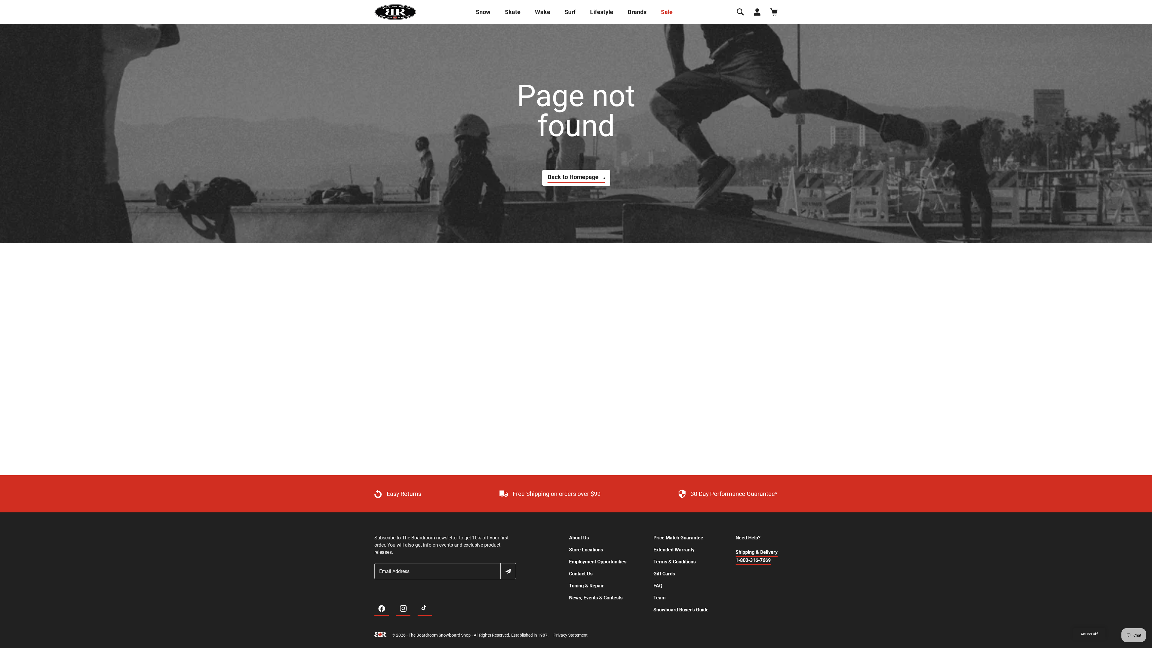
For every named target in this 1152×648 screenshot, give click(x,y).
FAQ (657, 586)
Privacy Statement (571, 635)
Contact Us (580, 574)
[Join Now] (507, 571)
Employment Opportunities (597, 562)
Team (659, 598)
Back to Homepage (573, 177)
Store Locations (586, 550)
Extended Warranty (673, 550)
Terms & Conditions (674, 562)
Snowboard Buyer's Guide (681, 610)
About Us (579, 538)
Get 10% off (1089, 633)
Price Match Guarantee (678, 538)
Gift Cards (664, 574)
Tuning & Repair (586, 586)
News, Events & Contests (595, 598)
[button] (740, 12)
